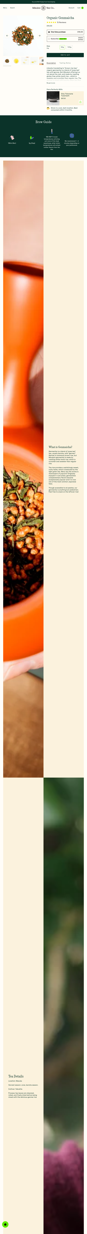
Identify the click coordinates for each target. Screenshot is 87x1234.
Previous (7, 36)
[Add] (80, 102)
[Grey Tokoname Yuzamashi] (53, 98)
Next (39, 36)
